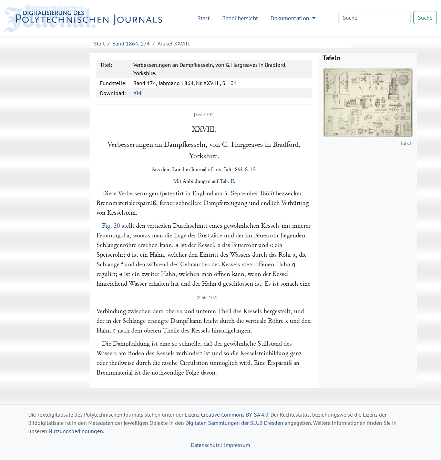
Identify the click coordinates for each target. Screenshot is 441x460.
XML (138, 93)
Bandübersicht (240, 18)
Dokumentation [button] (290, 18)
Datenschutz (205, 444)
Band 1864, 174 (131, 43)
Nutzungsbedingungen (76, 431)
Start (203, 18)
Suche (425, 17)
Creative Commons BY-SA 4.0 (234, 414)
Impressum (237, 444)
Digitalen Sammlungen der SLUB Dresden (234, 422)
